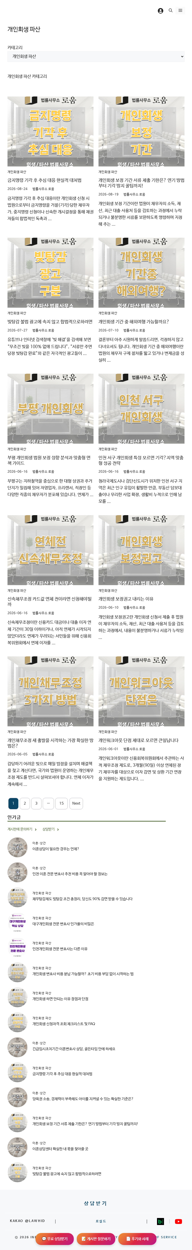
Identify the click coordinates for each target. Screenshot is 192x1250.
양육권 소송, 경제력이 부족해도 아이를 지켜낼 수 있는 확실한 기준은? (83, 1099)
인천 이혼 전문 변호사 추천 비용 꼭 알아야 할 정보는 (70, 874)
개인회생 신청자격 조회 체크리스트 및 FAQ (63, 1024)
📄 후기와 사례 (137, 1239)
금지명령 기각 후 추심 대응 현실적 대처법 (45, 180)
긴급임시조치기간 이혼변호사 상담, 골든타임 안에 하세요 (73, 1049)
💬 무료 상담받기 (55, 1239)
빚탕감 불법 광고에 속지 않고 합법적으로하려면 (50, 321)
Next (76, 803)
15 (61, 803)
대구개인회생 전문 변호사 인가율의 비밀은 (63, 924)
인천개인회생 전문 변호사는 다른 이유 (60, 949)
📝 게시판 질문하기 (96, 1239)
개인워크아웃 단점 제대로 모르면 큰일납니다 (138, 740)
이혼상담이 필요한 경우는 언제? (56, 849)
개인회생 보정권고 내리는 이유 (126, 599)
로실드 (101, 1221)
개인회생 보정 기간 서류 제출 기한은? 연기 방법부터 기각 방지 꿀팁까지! (141, 183)
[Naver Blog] (160, 1221)
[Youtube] (178, 1221)
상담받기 (96, 1204)
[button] (171, 10)
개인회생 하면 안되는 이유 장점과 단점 (60, 999)
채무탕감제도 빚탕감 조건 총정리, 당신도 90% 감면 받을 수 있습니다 (82, 899)
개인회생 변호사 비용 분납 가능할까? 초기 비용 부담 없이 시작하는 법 (83, 974)
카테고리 (15, 47)
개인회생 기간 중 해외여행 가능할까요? (134, 321)
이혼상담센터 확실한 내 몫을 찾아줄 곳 (60, 1149)
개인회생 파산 (17, 172)
